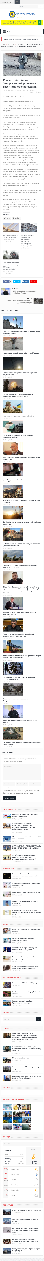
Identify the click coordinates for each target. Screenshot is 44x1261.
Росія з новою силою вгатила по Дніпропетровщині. (19, 302)
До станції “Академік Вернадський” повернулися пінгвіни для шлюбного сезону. (26, 1230)
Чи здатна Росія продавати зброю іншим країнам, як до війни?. (22, 743)
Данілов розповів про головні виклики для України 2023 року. (19, 613)
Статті (6, 1029)
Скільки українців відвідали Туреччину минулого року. (22, 1002)
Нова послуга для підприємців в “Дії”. (26, 892)
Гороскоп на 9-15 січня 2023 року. (24, 983)
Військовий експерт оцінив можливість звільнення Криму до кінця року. (18, 395)
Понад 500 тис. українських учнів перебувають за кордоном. (24, 949)
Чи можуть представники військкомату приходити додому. (18, 436)
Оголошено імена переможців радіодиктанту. (23, 958)
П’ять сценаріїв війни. (20, 1058)
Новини (19, 90)
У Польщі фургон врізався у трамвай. (26, 1210)
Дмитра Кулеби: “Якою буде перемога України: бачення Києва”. (26, 1077)
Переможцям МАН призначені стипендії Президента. (23, 939)
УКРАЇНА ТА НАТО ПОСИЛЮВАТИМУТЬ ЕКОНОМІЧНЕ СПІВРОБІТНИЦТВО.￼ (26, 847)
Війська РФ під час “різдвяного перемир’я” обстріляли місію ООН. (19, 678)
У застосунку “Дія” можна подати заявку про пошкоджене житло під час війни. (26, 912)
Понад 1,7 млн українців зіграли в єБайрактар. (25, 902)
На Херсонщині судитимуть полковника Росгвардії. (18, 480)
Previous (17, 289)
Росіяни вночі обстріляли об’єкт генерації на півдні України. (20, 374)
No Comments (31, 90)
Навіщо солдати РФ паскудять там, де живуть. (26, 1068)
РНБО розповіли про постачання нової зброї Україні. (24, 292)
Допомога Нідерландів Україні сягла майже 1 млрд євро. (25, 815)
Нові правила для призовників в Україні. (18, 416)
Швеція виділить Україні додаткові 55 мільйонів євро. (26, 838)
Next (28, 298)
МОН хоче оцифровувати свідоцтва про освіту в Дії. (26, 884)
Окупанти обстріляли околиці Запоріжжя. (10, 236)
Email (39, 92)
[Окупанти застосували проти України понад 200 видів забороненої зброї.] (11, 254)
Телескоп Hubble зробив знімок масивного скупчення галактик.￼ (24, 875)
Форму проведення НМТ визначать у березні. (26, 930)
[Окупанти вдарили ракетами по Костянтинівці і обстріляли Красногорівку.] (29, 227)
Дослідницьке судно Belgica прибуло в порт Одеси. (26, 1250)
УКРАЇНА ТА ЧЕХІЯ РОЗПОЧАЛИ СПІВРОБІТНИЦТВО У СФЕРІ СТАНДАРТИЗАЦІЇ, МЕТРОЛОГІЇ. (24, 857)
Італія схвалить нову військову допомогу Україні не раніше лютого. (21, 332)
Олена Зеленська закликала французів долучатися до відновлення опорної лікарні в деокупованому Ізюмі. (23, 827)
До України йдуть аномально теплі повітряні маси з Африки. (22, 523)
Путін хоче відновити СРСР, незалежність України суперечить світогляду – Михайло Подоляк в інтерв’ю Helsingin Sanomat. (24, 1036)
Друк (32, 92)
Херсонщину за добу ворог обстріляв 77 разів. (21, 353)
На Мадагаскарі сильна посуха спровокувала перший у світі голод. (26, 1240)
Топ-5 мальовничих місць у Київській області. (26, 993)
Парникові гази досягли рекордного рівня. (26, 1220)
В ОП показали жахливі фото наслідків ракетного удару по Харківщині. (22, 545)
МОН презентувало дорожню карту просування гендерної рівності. (25, 967)
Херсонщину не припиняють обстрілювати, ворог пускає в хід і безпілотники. (22, 657)
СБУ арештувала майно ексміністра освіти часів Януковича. (21, 458)
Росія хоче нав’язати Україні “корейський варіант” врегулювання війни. (18, 635)
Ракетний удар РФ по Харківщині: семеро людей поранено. (21, 501)
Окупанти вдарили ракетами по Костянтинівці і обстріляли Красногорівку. (27, 239)
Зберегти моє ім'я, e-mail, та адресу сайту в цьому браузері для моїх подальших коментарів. (21, 792)
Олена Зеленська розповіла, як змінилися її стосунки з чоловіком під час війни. (26, 1049)
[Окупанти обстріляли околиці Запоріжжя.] (11, 227)
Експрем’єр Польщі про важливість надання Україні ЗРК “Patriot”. (20, 566)
